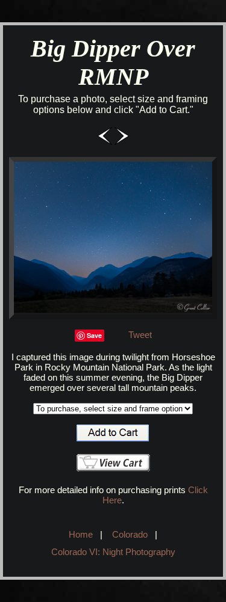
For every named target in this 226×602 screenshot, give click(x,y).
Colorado (130, 534)
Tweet (140, 335)
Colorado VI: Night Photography (113, 552)
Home (81, 534)
